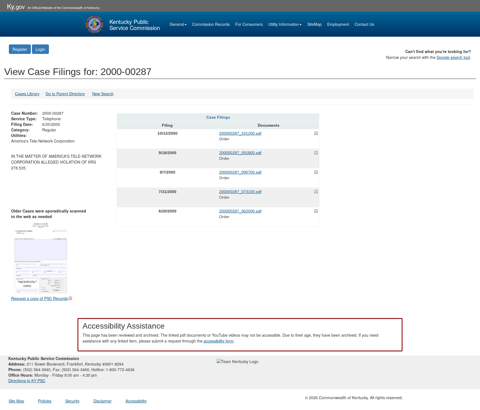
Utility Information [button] (283, 24)
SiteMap (314, 24)
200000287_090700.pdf (240, 172)
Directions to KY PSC (26, 380)
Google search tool (453, 57)
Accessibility (136, 401)
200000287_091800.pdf (240, 153)
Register (19, 49)
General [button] (177, 24)
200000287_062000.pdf (240, 211)
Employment (338, 24)
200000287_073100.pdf (240, 191)
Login (40, 49)
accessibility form (219, 341)
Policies (44, 401)
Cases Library (27, 93)
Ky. (16, 6)
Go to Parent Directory (65, 93)
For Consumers (249, 24)
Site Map (16, 401)
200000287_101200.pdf (240, 133)
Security (72, 401)
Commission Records (211, 24)
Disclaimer (102, 401)
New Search (103, 93)
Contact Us (364, 24)
